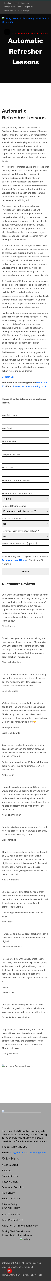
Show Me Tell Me (11, 1198)
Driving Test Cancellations (16, 1231)
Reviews (6, 1170)
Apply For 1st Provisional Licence (20, 1225)
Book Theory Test (11, 1214)
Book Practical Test (12, 1220)
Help (40, 1275)
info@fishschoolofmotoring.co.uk (18, 7)
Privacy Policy (9, 1204)
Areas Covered (10, 1165)
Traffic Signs (8, 1193)
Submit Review (10, 1176)
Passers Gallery (10, 1181)
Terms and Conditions (14, 1187)
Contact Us (7, 377)
